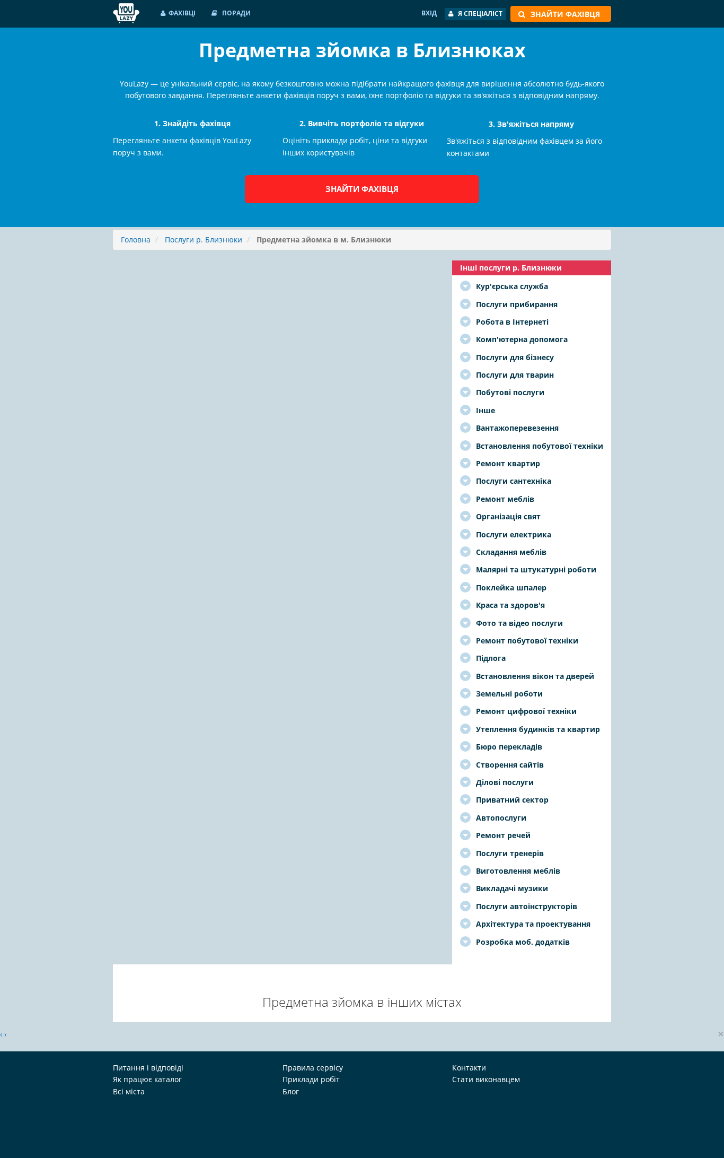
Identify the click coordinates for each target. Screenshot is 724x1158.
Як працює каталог (147, 1079)
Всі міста (129, 1091)
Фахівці (182, 13)
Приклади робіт (311, 1079)
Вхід (429, 13)
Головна (136, 239)
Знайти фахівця (362, 189)
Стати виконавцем (486, 1079)
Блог (290, 1091)
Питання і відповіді (148, 1068)
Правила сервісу (312, 1068)
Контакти (469, 1068)
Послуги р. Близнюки (203, 239)
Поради (235, 13)
